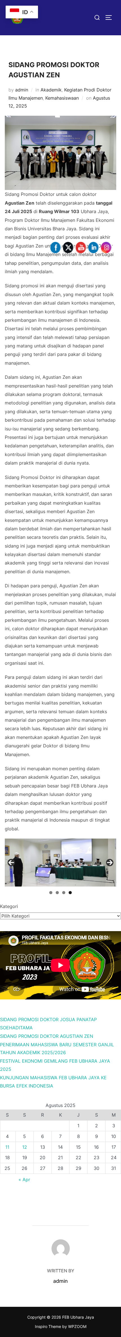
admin (21, 90)
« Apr (24, 1179)
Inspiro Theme (48, 1326)
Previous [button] (11, 862)
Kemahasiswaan (62, 98)
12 (24, 1147)
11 (7, 1147)
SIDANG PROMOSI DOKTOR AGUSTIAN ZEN (46, 1036)
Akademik (51, 90)
